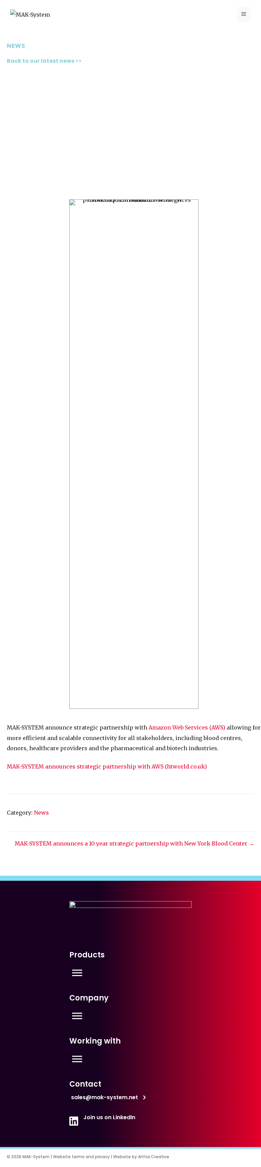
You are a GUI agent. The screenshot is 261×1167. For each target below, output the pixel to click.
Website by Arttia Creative (141, 1157)
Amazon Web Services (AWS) (187, 727)
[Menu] (77, 973)
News (41, 812)
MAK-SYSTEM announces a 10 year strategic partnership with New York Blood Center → (134, 843)
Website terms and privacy (81, 1157)
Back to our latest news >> (44, 61)
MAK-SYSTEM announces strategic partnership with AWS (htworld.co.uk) (107, 766)
